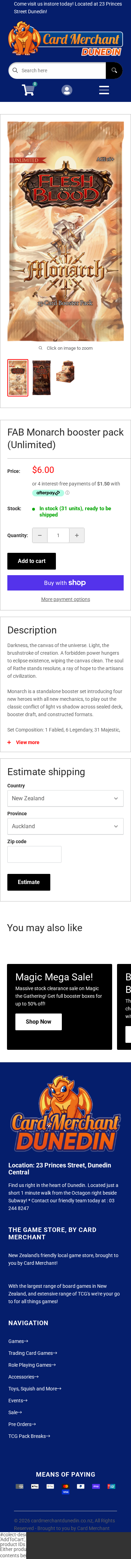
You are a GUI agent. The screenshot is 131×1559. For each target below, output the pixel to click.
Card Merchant (93, 1528)
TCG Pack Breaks (27, 1436)
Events (15, 1400)
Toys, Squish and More (32, 1388)
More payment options (65, 599)
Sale (12, 1412)
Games (16, 1341)
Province (17, 813)
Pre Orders (19, 1424)
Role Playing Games (29, 1365)
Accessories (21, 1377)
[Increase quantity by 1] (77, 535)
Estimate (29, 882)
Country (16, 785)
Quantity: (17, 535)
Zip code (17, 841)
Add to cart (31, 561)
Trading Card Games (30, 1353)
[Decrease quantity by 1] (39, 535)
